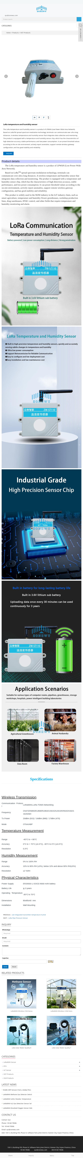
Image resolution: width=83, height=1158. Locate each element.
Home (8, 33)
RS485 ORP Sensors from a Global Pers (17, 1090)
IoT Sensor (7, 1070)
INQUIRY (9, 153)
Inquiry (31, 1155)
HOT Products (25, 33)
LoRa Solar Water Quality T (61, 1048)
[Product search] (79, 19)
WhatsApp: (6, 930)
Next (77, 76)
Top (72, 1155)
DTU (5, 1066)
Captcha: (5, 958)
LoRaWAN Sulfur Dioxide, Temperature (17, 1099)
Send (5, 967)
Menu (52, 1156)
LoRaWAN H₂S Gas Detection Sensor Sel (17, 1103)
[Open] (80, 32)
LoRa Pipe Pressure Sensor (18, 918)
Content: (5, 946)
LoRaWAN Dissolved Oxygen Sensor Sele (17, 1108)
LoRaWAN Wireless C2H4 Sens (61, 1011)
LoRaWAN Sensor (10, 1062)
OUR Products (9, 1078)
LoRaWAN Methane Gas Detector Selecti (17, 1094)
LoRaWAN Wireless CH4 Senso (21, 1011)
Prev (6, 76)
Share (10, 1155)
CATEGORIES (7, 26)
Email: (4, 938)
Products (15, 33)
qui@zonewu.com (11, 15)
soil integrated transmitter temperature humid (29, 915)
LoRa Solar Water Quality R (21, 1048)
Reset (14, 967)
